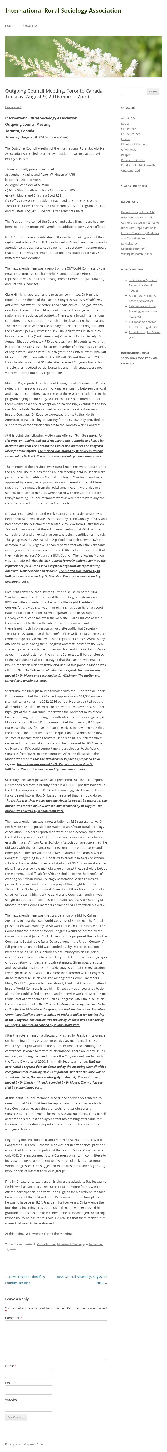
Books (125, 123)
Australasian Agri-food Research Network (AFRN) (143, 285)
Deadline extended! (133, 249)
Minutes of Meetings (70, 1244)
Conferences (129, 129)
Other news (128, 150)
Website (11, 1399)
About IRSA (30, 26)
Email (10, 1383)
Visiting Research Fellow (136, 254)
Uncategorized (130, 170)
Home (9, 26)
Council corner (46, 1244)
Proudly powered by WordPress (24, 1444)
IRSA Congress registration (138, 217)
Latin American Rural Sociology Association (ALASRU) (143, 311)
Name (11, 1366)
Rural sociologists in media (138, 165)
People (125, 155)
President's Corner (133, 160)
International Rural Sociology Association (63, 10)
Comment (13, 1318)
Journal (125, 139)
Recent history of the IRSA (138, 212)
